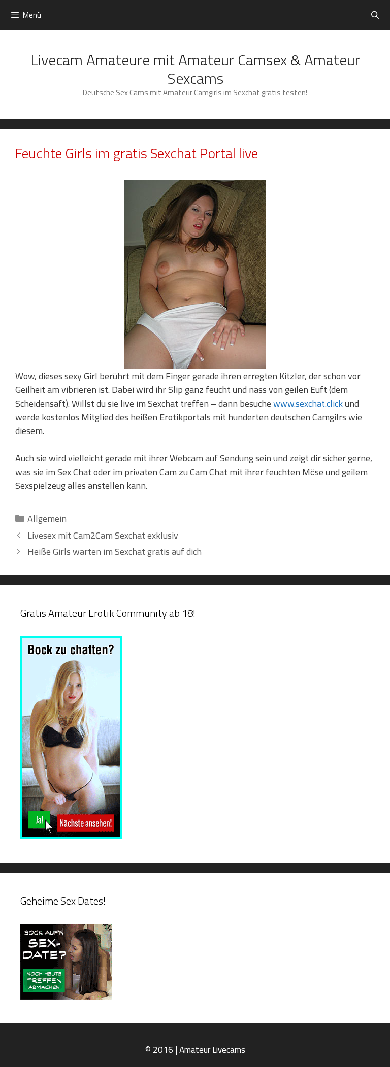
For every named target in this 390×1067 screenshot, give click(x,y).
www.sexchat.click (309, 403)
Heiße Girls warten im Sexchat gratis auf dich (114, 551)
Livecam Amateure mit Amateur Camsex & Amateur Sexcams (195, 69)
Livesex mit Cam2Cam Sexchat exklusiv (102, 535)
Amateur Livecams (212, 1049)
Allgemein (47, 518)
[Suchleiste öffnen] (375, 15)
